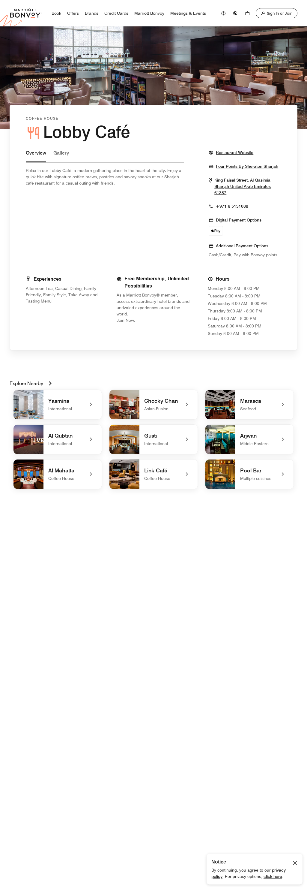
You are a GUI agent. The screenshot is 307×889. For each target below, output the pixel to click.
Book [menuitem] (56, 13)
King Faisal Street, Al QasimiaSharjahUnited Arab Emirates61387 (244, 186)
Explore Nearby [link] (26, 383)
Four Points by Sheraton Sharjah (247, 166)
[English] (235, 13)
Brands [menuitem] (91, 13)
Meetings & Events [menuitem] (188, 13)
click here (273, 876)
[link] (223, 13)
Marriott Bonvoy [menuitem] (149, 13)
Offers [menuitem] (73, 13)
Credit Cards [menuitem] (116, 13)
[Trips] (247, 13)
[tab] (36, 155)
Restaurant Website (234, 152)
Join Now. (146, 320)
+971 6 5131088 (232, 206)
